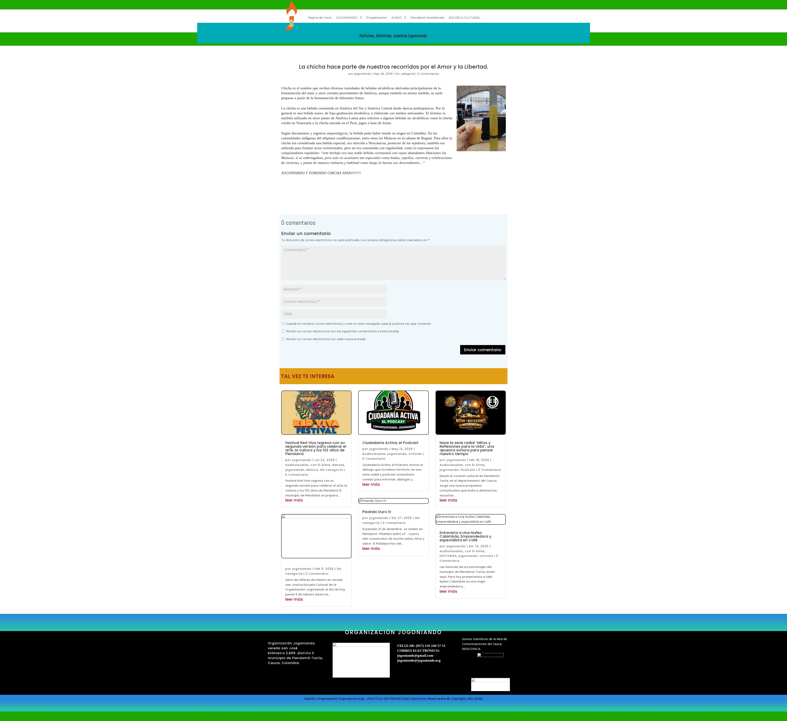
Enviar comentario (482, 350)
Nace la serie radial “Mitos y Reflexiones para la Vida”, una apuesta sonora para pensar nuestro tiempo (467, 448)
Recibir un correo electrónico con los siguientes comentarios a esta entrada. (342, 331)
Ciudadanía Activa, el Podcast (390, 442)
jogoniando (362, 74)
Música (312, 470)
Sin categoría (404, 74)
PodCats (468, 470)
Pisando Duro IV (376, 511)
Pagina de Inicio (320, 17)
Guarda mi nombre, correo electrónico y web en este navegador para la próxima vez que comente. (358, 324)
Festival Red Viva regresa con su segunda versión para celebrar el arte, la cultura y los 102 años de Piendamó (315, 448)
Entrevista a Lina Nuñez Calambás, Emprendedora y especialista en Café (465, 536)
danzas (338, 465)
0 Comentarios (428, 74)
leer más (294, 500)
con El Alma (320, 465)
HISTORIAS (448, 556)
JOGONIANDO (347, 17)
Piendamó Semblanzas (427, 17)
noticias (415, 454)
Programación (376, 17)
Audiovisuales (297, 465)
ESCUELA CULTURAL (464, 17)
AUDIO (396, 17)
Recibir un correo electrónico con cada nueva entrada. (326, 339)
